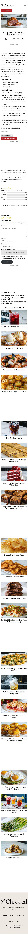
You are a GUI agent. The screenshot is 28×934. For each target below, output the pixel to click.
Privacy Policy (18, 925)
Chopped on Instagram (14, 927)
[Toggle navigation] (25, 5)
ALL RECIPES (18, 915)
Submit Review (7, 262)
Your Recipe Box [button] (6, 10)
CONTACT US (14, 921)
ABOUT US (5, 915)
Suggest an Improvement (9, 138)
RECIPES (11, 915)
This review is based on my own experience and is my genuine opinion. (14, 257)
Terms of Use (10, 925)
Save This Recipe (6, 135)
